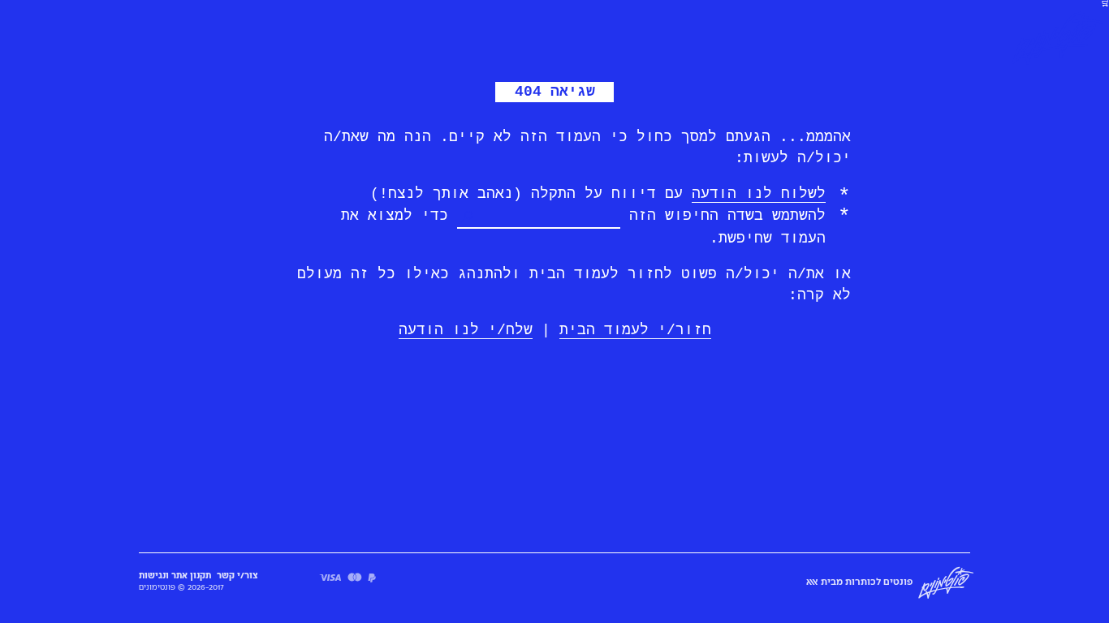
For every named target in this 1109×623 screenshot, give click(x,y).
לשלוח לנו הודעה (759, 194)
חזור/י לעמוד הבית (635, 330)
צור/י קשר (237, 576)
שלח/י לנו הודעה (466, 330)
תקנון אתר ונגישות (175, 576)
